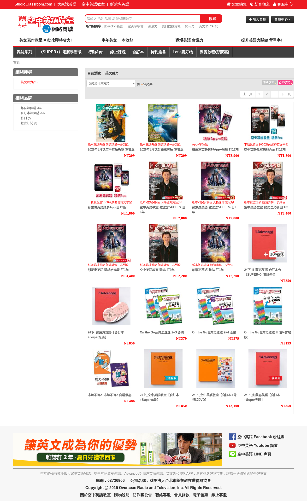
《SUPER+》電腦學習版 (60, 52)
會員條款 (181, 495)
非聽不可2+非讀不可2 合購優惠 (109, 395)
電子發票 (200, 495)
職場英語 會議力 (189, 40)
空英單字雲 (135, 26)
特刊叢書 (158, 52)
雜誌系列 (24, 52)
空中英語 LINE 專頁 (254, 454)
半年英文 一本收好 (117, 40)
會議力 (152, 26)
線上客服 (219, 495)
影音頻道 (262, 4)
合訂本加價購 (33, 113)
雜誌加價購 (31, 108)
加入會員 (259, 19)
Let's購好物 (183, 52)
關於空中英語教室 (95, 495)
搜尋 (212, 19)
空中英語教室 (93, 4)
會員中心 (281, 19)
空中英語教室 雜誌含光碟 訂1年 (266, 207)
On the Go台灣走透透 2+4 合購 (214, 332)
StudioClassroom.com (33, 4)
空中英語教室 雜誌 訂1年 (157, 270)
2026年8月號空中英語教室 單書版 (111, 149)
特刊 (26, 118)
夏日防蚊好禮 (171, 26)
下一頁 (286, 94)
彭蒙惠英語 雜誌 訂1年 (208, 270)
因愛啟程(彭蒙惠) (214, 52)
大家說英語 (67, 4)
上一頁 (247, 94)
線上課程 (118, 52)
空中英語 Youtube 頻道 (257, 445)
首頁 (16, 62)
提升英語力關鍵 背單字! (261, 40)
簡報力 (190, 26)
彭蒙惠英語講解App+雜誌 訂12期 (215, 149)
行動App (96, 52)
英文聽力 (29, 82)
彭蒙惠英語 (119, 4)
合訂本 (138, 52)
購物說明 (122, 495)
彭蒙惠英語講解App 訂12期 (107, 207)
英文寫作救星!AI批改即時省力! (45, 40)
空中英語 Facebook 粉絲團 (260, 437)
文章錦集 (238, 4)
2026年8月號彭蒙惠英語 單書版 (161, 149)
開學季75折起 (113, 26)
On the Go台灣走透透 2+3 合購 (162, 332)
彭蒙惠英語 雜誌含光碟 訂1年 (108, 270)
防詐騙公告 (142, 495)
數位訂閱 (29, 123)
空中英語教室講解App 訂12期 (265, 149)
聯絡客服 (163, 495)
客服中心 (284, 4)
